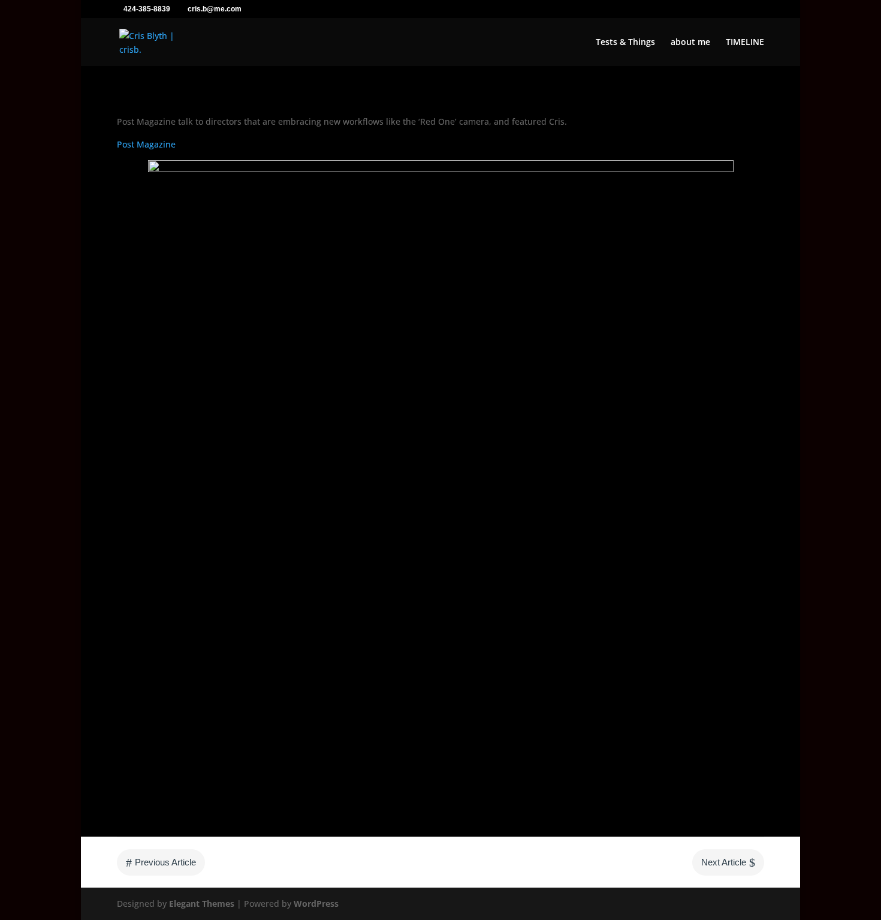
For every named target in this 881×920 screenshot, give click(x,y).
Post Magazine (146, 144)
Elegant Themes (201, 903)
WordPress (316, 903)
